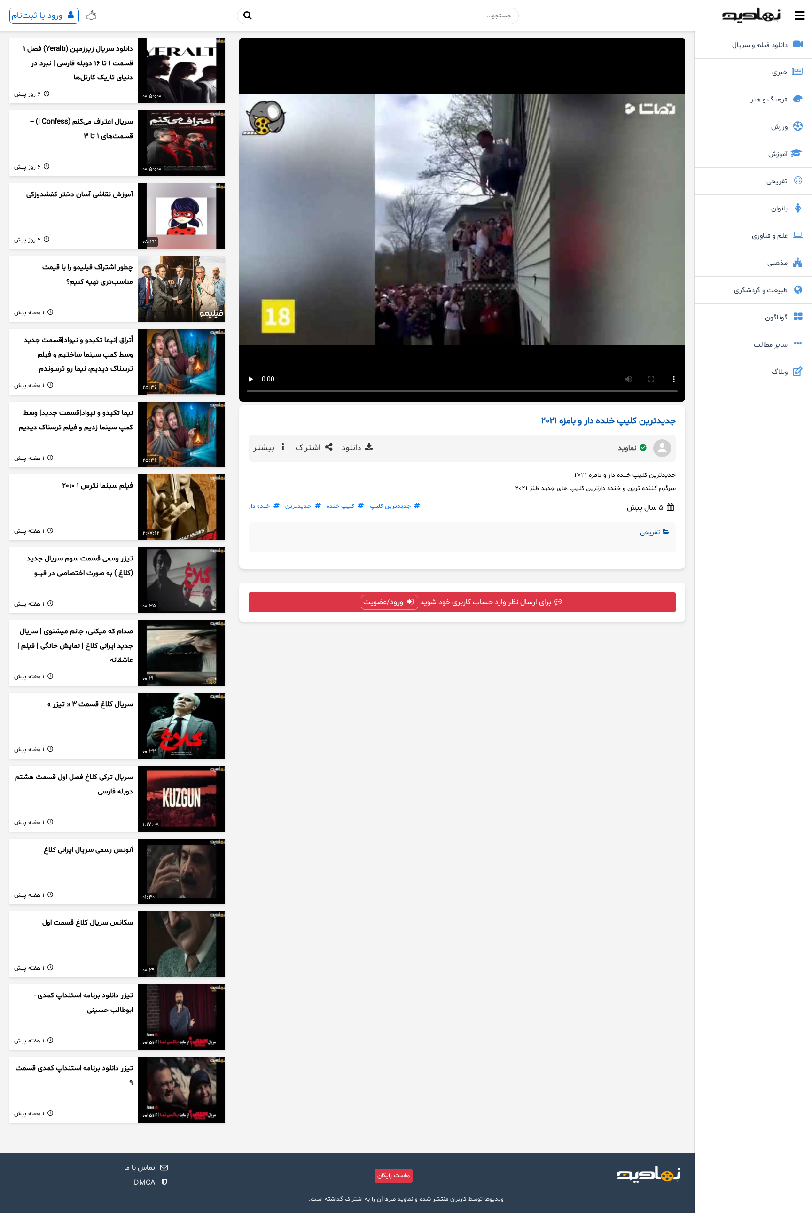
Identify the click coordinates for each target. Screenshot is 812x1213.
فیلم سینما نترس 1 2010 (97, 486)
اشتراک (309, 448)
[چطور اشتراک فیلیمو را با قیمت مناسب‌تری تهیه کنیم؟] (181, 289)
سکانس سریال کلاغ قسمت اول (87, 923)
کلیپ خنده (340, 506)
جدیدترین (298, 506)
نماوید (628, 448)
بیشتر (265, 448)
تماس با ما (139, 1168)
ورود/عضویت (384, 602)
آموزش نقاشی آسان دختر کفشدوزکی (79, 195)
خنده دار (259, 506)
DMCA (144, 1183)
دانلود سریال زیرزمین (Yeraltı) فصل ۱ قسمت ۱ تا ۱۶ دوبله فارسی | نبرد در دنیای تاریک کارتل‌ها (78, 63)
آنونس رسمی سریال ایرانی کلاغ (88, 850)
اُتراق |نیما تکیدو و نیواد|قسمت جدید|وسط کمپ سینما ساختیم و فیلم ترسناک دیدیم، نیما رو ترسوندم (77, 354)
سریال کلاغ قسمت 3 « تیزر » (90, 704)
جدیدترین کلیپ (390, 506)
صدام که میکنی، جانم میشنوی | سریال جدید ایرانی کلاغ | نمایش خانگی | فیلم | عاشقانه (75, 646)
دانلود (353, 448)
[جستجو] (248, 15)
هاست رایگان (393, 1176)
